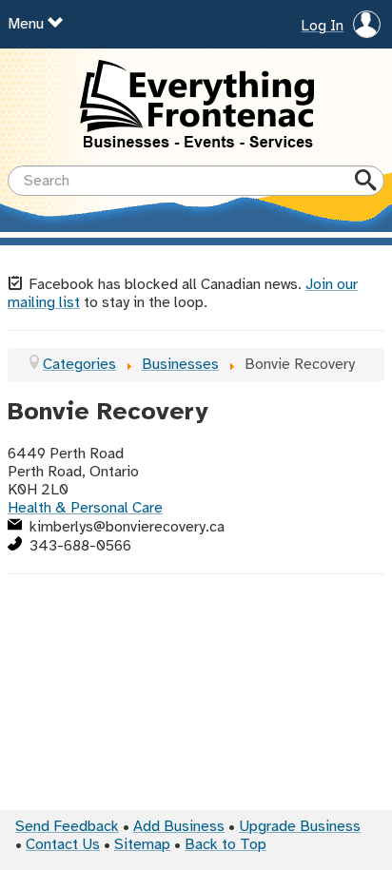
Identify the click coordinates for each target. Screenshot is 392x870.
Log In (322, 26)
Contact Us (63, 845)
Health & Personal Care (85, 508)
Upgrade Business (300, 827)
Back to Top (225, 845)
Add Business (179, 827)
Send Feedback (67, 827)
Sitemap (142, 845)
